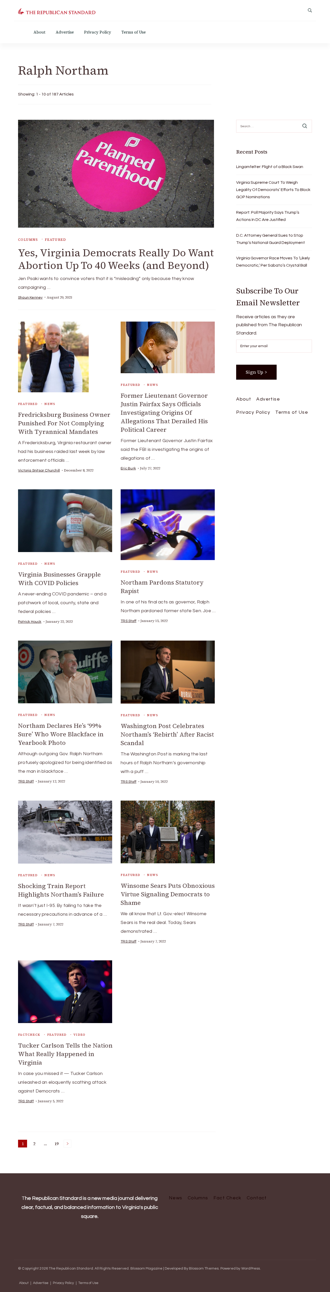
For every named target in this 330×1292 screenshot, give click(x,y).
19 (57, 1144)
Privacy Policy (97, 32)
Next (67, 1143)
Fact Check (227, 1197)
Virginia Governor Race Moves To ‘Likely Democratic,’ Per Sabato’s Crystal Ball (273, 261)
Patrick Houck (30, 622)
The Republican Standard (71, 1268)
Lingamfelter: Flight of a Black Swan (269, 167)
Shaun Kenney (30, 297)
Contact (257, 1197)
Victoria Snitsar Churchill (39, 470)
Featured (55, 239)
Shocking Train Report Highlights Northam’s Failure (61, 890)
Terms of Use (133, 32)
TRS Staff (128, 621)
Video (79, 1035)
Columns (28, 239)
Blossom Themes (204, 1268)
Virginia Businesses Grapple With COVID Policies (59, 578)
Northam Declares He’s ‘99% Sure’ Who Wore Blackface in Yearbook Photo (61, 734)
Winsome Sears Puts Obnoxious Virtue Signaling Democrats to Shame (168, 894)
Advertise (65, 32)
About (39, 32)
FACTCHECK (29, 1035)
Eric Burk (128, 468)
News (49, 404)
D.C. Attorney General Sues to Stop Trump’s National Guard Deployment (270, 239)
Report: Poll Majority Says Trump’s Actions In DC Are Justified (267, 216)
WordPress (250, 1268)
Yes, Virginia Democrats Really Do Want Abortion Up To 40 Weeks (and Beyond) (116, 259)
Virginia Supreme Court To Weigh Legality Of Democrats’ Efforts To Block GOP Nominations (273, 189)
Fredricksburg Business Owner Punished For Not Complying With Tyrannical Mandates (64, 423)
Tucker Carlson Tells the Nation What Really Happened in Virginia (65, 1054)
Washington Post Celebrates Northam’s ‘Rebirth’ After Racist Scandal (167, 734)
